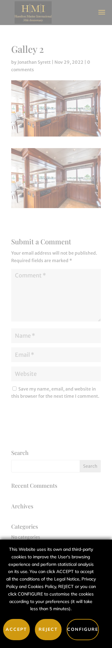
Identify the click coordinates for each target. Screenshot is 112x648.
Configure (82, 629)
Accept (16, 629)
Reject (48, 629)
